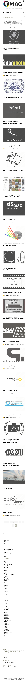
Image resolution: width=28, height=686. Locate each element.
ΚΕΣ (5, 547)
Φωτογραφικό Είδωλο (9, 219)
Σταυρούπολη (7, 624)
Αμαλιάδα (6, 565)
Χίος (5, 635)
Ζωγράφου (6, 577)
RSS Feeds (5, 662)
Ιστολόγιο (5, 657)
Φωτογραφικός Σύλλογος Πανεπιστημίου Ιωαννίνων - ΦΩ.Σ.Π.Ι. (11, 465)
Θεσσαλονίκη (7, 584)
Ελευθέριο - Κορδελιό (9, 574)
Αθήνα (5, 562)
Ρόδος (5, 621)
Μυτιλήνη (6, 609)
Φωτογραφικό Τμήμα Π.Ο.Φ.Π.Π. (12, 292)
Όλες (5, 541)
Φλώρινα (6, 633)
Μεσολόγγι (6, 608)
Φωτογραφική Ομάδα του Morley (12, 97)
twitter (9, 666)
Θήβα (5, 582)
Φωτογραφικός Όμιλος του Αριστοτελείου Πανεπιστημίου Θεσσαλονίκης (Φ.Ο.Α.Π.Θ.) (12, 441)
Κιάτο (5, 596)
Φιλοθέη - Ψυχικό (8, 632)
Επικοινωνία (14, 653)
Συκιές (5, 626)
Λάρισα (5, 602)
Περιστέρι (6, 615)
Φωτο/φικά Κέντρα (8, 553)
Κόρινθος (6, 600)
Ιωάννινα (6, 585)
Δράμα (5, 573)
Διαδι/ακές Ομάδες (8, 549)
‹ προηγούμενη (14, 521)
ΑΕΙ (4, 543)
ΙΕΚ (4, 546)
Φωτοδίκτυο (6, 75)
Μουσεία (6, 552)
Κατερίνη (6, 594)
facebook (5, 666)
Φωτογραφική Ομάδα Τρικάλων (12, 146)
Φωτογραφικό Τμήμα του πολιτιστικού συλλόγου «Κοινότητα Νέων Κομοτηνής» (13, 318)
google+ (14, 666)
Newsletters (11, 662)
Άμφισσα (6, 559)
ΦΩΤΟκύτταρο (7, 512)
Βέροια (5, 568)
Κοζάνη (5, 597)
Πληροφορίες (6, 653)
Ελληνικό (6, 576)
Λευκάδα (6, 605)
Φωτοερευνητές (8, 488)
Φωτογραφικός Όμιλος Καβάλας (12, 415)
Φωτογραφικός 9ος (9, 366)
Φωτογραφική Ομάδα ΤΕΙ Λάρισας (13, 72)
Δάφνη (5, 571)
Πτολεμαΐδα (6, 618)
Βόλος (5, 570)
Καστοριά (6, 593)
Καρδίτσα (6, 591)
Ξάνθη (5, 611)
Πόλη (5, 556)
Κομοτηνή (6, 599)
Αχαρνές (6, 567)
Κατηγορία (6, 540)
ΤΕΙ (4, 544)
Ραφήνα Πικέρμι (7, 620)
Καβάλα (5, 588)
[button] (7, 12)
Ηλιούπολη (6, 579)
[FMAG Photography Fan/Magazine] (14, 6)
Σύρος (5, 627)
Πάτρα (5, 612)
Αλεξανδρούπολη (8, 564)
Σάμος (5, 623)
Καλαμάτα (6, 590)
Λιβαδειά (6, 606)
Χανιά (5, 636)
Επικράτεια (6, 558)
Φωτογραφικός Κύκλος (10, 390)
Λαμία (5, 603)
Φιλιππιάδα (6, 630)
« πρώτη (6, 521)
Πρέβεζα (6, 617)
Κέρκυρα (6, 587)
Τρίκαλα (6, 629)
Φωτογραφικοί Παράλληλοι (11, 341)
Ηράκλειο (6, 580)
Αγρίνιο (6, 561)
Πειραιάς (6, 614)
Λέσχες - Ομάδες (8, 550)
